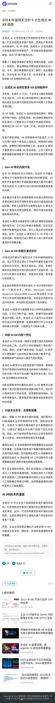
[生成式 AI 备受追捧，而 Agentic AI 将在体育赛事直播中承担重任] (10, 648)
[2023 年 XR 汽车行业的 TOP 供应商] (10, 603)
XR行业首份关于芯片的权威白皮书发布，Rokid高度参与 (36, 661)
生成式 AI (20, 563)
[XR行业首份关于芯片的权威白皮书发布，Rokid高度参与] (10, 663)
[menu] (50, 3)
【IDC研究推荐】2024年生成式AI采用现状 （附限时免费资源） (35, 676)
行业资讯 (39, 31)
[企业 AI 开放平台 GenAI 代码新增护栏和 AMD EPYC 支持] (10, 618)
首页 (4, 11)
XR (7, 563)
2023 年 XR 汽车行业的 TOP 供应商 (36, 601)
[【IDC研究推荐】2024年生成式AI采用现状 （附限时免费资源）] (10, 678)
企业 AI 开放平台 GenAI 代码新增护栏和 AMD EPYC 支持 (36, 616)
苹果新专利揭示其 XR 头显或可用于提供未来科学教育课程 (36, 631)
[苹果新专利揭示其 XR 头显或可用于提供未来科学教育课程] (10, 633)
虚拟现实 (6, 31)
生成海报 (10, 583)
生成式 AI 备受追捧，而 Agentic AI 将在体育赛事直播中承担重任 (35, 646)
